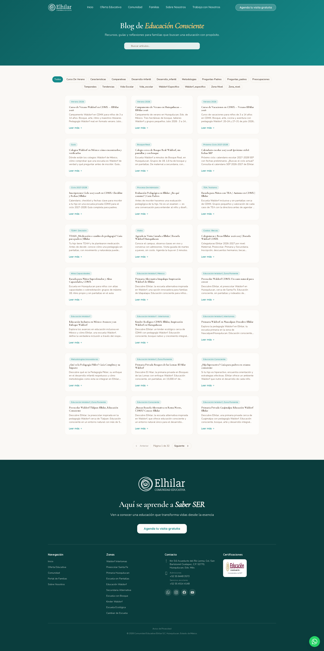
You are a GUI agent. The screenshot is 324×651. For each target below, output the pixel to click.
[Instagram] (176, 592)
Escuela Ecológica (116, 607)
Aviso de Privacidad (162, 628)
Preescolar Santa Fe (117, 567)
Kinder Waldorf (114, 601)
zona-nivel (217, 86)
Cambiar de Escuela (117, 613)
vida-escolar (127, 86)
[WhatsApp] (168, 592)
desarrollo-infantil (141, 79)
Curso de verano (75, 79)
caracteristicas (98, 79)
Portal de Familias (57, 578)
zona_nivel (234, 86)
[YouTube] (192, 592)
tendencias (108, 86)
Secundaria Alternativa (118, 590)
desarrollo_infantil (166, 79)
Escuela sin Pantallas (117, 578)
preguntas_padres (237, 79)
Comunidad (135, 7)
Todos (57, 79)
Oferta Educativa (110, 7)
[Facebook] (184, 592)
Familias (154, 7)
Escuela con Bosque (117, 595)
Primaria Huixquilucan (117, 572)
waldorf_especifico (195, 86)
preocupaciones (260, 79)
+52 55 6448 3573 (180, 576)
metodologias (189, 79)
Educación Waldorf (116, 584)
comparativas (119, 79)
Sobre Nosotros (176, 7)
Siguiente (179, 445)
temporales (90, 86)
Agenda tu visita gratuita (256, 7)
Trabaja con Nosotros (206, 7)
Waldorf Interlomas (116, 561)
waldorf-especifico (169, 86)
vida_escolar (146, 86)
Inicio (90, 7)
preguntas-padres (212, 79)
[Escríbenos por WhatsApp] (314, 641)
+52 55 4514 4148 (180, 583)
